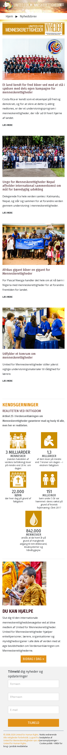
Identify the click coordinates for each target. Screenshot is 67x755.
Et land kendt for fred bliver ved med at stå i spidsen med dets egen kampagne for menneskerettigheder (33, 88)
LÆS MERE (7, 125)
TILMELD (33, 723)
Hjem (10, 16)
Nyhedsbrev (28, 16)
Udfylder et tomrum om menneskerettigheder (19, 356)
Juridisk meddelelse (19, 746)
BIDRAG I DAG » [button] (33, 659)
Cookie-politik (46, 743)
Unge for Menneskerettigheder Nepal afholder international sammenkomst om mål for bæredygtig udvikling (31, 185)
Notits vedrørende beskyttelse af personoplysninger (48, 737)
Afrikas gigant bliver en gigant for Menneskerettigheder (26, 272)
